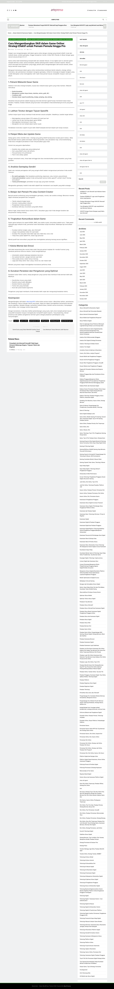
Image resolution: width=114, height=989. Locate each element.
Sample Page (55, 19)
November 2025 (84, 257)
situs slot (82, 116)
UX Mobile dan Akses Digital (87, 976)
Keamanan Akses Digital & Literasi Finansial (91, 502)
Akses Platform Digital (86, 320)
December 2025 (84, 254)
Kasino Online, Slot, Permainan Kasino (89, 496)
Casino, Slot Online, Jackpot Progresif (89, 353)
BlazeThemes (67, 986)
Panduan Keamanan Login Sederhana (89, 645)
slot (81, 71)
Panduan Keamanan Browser (87, 639)
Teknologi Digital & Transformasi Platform (91, 910)
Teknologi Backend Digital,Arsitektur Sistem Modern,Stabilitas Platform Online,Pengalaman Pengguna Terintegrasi (92, 890)
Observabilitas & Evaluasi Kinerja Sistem (90, 592)
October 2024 (83, 299)
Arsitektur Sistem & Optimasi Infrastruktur (91, 350)
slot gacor (82, 109)
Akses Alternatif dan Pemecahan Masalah (90, 311)
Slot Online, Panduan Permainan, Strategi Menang (92, 818)
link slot (82, 84)
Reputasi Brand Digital (85, 774)
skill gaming (45, 321)
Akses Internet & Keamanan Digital (17, 39)
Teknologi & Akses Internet (87, 860)
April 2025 (82, 279)
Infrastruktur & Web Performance (88, 473)
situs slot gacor (84, 90)
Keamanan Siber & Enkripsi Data (88, 538)
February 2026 (83, 247)
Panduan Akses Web (85, 622)
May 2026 (82, 238)
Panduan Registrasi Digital (86, 686)
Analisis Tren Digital (85, 347)
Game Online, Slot (84, 426)
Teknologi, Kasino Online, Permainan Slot (90, 952)
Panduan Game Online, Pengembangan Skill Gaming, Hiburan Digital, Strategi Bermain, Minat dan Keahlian (92, 634)
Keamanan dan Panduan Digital (88, 511)
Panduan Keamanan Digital (87, 642)
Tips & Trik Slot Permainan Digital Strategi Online (92, 958)
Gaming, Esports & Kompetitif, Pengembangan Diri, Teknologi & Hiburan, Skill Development (49, 39)
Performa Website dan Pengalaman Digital (91, 712)
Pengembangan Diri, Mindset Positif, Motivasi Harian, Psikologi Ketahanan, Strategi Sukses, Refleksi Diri (91, 702)
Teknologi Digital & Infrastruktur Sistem (90, 907)
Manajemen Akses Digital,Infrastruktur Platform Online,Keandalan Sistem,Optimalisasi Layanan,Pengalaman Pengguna (92, 572)
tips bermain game (67, 321)
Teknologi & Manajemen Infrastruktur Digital (91, 876)
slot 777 (82, 103)
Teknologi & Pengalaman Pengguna (89, 882)
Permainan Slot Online (85, 740)
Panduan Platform (84, 680)
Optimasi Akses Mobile (86, 595)
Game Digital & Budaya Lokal (87, 413)
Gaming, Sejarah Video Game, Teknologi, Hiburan (92, 462)
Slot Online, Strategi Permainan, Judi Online (91, 828)
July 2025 (82, 270)
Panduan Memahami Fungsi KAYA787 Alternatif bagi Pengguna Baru (20, 25)
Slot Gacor (82, 77)
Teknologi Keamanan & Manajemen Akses (91, 936)
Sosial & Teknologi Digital (86, 831)
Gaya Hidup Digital (84, 465)
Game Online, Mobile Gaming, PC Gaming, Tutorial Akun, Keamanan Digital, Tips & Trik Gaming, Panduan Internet (93, 418)
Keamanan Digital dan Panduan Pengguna (90, 525)
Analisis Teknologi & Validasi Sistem (89, 343)
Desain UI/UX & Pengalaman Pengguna (90, 359)
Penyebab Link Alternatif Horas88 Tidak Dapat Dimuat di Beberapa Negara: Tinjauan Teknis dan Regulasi (24, 345)
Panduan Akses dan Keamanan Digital (89, 616)
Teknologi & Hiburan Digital (87, 866)
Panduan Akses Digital (85, 619)
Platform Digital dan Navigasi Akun (89, 756)
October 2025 (83, 260)
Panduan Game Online (85, 629)
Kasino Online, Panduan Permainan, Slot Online (92, 493)
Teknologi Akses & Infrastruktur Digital (90, 886)
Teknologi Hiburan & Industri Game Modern (91, 921)
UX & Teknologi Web (85, 973)
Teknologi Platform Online (86, 942)
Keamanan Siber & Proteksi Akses (88, 541)
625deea (12, 49)
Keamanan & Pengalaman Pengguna (89, 499)
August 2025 (83, 267)
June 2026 (82, 235)
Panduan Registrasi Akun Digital (88, 683)
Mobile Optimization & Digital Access (89, 577)
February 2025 (83, 286)
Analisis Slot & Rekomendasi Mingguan (90, 337)
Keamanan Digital (84, 519)
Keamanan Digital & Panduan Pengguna (90, 522)
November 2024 (84, 295)
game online (24, 321)
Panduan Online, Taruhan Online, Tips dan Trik (91, 671)
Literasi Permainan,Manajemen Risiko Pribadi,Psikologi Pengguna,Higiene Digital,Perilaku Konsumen (89, 566)
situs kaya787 (30, 301)
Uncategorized (83, 969)
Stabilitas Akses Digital (86, 834)
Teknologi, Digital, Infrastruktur (88, 949)
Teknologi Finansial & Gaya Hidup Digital (90, 918)
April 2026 (82, 241)
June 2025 (82, 273)
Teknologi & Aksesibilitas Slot (87, 863)
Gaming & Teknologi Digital (87, 446)
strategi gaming (55, 321)
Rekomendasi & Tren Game (87, 771)
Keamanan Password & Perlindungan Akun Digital (92, 535)
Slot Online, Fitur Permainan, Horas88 (89, 810)
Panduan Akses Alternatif (86, 605)
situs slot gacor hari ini (86, 160)
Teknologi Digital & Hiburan (87, 904)
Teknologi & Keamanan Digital (87, 873)
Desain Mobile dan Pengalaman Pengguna (90, 356)
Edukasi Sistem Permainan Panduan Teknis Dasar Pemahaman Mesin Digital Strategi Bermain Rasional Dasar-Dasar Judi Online (92, 390)
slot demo (82, 141)
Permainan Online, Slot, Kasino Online (89, 737)
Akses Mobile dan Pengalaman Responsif (90, 317)
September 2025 (84, 263)
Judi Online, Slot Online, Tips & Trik (89, 482)
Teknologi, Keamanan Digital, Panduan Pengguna (92, 955)
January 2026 (83, 251)
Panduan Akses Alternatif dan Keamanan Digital (92, 608)
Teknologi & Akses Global (86, 857)
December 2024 (84, 292)
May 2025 (82, 276)
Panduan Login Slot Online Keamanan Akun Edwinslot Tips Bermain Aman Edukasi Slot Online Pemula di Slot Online (93, 657)
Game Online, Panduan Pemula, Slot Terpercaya (92, 423)
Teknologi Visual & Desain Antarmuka (89, 945)
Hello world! (98, 222)
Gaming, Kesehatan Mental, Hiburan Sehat (90, 459)
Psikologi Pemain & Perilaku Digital (89, 764)
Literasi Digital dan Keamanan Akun (89, 561)
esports (16, 321)
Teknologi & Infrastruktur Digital (88, 870)
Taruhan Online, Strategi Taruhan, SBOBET (90, 854)
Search (81, 179)
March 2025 (83, 283)
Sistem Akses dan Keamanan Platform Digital (91, 777)
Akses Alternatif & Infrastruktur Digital (89, 308)
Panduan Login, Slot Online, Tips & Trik (90, 662)
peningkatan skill (34, 321)
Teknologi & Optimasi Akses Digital (89, 879)
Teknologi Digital (84, 895)
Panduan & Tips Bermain (86, 601)
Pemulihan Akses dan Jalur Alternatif (89, 692)
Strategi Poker (83, 845)
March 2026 (83, 244)
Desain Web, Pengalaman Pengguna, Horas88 (91, 363)
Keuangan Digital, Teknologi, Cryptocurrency (91, 558)
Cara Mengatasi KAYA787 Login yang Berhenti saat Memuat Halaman (79, 1)
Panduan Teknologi (85, 689)
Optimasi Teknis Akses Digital (87, 598)
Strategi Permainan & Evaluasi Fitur (89, 842)
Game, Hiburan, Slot (85, 430)
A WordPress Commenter (86, 222)
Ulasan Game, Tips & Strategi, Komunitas (90, 966)
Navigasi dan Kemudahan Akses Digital (90, 584)
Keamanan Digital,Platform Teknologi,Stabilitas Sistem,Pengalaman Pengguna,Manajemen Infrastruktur (92, 530)
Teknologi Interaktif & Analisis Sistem (89, 933)
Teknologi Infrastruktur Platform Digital (90, 929)
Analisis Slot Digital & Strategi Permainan (90, 340)
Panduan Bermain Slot (85, 626)
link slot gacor (83, 65)
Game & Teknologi (84, 410)
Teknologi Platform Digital (86, 939)
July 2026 (82, 231)
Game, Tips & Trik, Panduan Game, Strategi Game (92, 438)
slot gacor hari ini (84, 166)
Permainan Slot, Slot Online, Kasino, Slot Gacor (92, 753)
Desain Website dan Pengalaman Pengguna (91, 366)
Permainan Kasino (84, 725)
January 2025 (83, 289)
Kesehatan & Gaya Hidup (86, 550)
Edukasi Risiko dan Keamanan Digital (89, 386)
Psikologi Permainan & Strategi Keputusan (91, 767)
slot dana (82, 135)
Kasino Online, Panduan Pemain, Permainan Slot (92, 490)
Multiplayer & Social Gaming (87, 581)
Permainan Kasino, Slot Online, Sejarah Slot (91, 733)
